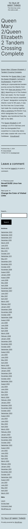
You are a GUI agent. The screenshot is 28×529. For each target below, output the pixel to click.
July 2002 (4, 450)
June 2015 (4, 245)
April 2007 (4, 299)
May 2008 (4, 283)
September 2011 (6, 256)
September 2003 (6, 413)
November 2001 (6, 472)
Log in (3, 501)
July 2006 (4, 323)
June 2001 (4, 485)
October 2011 (5, 253)
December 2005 (6, 341)
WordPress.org (6, 509)
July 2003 (4, 418)
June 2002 (4, 453)
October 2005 (5, 347)
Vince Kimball (7, 150)
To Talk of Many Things (13, 518)
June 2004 (4, 389)
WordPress (18, 522)
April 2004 (4, 395)
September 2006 (6, 317)
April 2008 (4, 285)
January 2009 (5, 275)
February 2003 (6, 432)
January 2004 (5, 402)
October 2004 (5, 379)
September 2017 (6, 237)
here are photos (15, 90)
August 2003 (5, 416)
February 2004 (6, 400)
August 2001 (5, 480)
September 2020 (6, 235)
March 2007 (5, 301)
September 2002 (6, 445)
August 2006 (5, 320)
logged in (14, 168)
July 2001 (4, 482)
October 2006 (5, 315)
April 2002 (4, 458)
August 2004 (5, 384)
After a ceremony (7, 111)
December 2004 (6, 373)
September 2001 (6, 477)
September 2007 (6, 291)
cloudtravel (15, 136)
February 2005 (6, 368)
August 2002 (5, 448)
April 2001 (4, 490)
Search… (4, 211)
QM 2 (3, 92)
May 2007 (4, 296)
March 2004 (5, 397)
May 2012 (4, 251)
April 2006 (4, 331)
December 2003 (6, 405)
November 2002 (6, 440)
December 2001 (6, 469)
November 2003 (6, 408)
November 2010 (6, 264)
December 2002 (6, 437)
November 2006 (6, 312)
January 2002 (5, 466)
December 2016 (6, 240)
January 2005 (5, 371)
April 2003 (4, 426)
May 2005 (4, 360)
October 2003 (5, 410)
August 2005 (5, 352)
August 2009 (5, 272)
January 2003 (5, 434)
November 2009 (6, 269)
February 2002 (6, 464)
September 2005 (6, 349)
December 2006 (6, 309)
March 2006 (5, 333)
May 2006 (4, 328)
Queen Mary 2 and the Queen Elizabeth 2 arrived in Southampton (13, 79)
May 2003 (4, 424)
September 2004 (6, 381)
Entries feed (5, 503)
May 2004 (4, 392)
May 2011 (4, 259)
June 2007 (4, 293)
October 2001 (5, 474)
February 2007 (6, 304)
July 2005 (4, 355)
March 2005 (5, 365)
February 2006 (6, 336)
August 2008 (5, 277)
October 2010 (5, 267)
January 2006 (5, 339)
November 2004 (6, 376)
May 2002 (4, 456)
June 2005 (4, 357)
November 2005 (6, 344)
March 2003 (5, 429)
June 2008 (4, 280)
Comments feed (6, 506)
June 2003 (4, 421)
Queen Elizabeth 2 (12, 123)
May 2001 (4, 488)
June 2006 (4, 325)
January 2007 (5, 307)
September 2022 (6, 232)
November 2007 (6, 288)
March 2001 (5, 493)
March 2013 (5, 248)
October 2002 (5, 442)
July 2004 (4, 386)
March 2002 (5, 461)
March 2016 (5, 243)
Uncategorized (15, 153)
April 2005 (4, 363)
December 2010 (6, 261)
